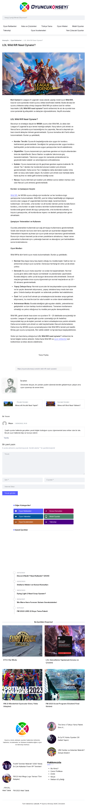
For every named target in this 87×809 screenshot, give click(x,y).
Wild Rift (14, 195)
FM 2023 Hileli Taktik (21, 790)
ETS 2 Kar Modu (10, 660)
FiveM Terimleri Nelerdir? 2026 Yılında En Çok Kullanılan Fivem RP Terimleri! (27, 765)
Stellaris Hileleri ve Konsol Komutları (32, 585)
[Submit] (82, 17)
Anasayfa (5, 40)
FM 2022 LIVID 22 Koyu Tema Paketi (32, 611)
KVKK (53, 774)
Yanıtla (6, 438)
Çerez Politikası (57, 771)
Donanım (62, 804)
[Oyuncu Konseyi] (43, 7)
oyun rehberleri (60, 339)
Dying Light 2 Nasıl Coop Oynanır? (31, 593)
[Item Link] (51, 726)
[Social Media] (28, 511)
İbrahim (23, 381)
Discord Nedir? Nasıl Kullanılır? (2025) (33, 576)
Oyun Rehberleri (16, 40)
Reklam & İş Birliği (57, 779)
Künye (53, 777)
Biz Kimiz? (54, 768)
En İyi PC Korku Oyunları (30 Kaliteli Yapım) (68, 738)
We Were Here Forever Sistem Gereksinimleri (37, 602)
